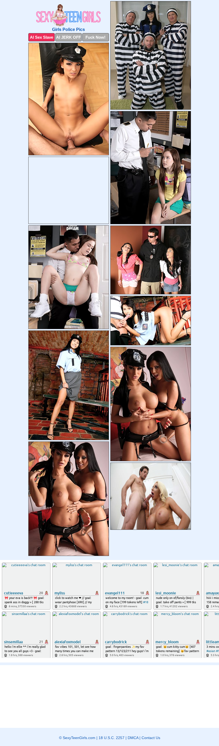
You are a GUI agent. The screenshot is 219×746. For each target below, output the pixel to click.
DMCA (133, 738)
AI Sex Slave (41, 37)
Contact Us (151, 738)
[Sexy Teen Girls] (68, 15)
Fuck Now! (95, 37)
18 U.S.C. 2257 (111, 738)
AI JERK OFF (68, 37)
